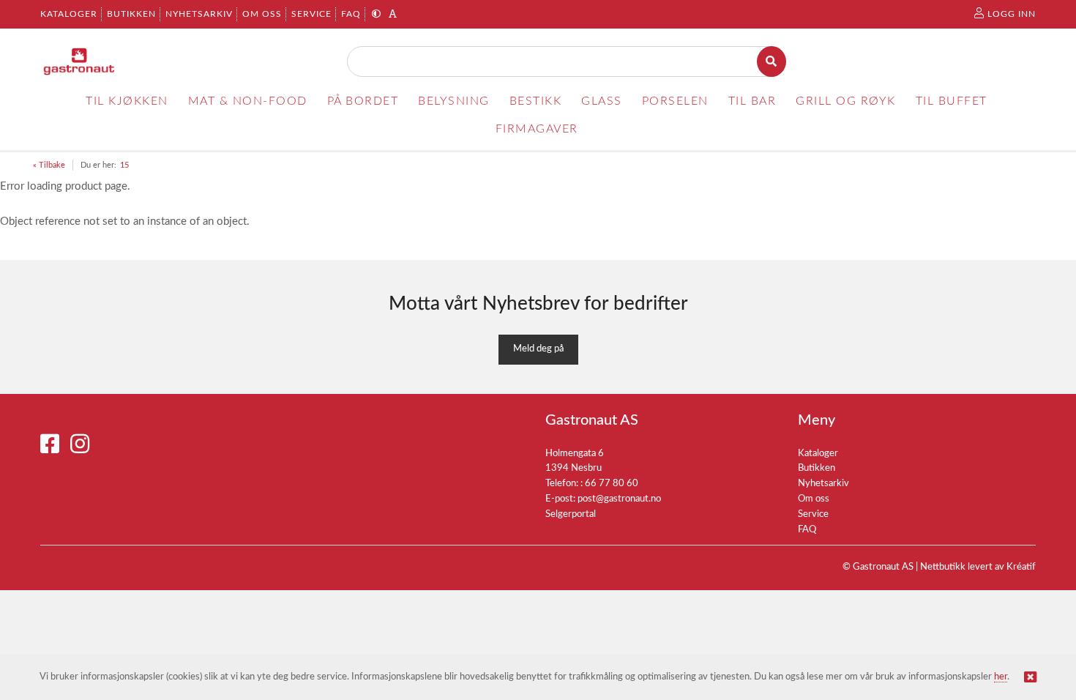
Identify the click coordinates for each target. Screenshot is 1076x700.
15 (124, 165)
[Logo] (79, 61)
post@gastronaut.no (619, 499)
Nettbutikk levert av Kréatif (978, 567)
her (1000, 677)
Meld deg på (538, 349)
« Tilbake (49, 165)
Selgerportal (570, 514)
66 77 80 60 (611, 483)
